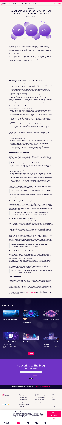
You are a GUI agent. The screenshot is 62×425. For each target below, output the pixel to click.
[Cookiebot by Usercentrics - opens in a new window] (6, 423)
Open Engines (21, 406)
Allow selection (54, 415)
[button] (15, 3)
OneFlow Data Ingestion (23, 399)
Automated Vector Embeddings (41, 401)
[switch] (27, 423)
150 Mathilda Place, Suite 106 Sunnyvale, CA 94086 (7, 399)
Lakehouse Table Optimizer (24, 404)
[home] (5, 4)
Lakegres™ (21, 401)
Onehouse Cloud (22, 395)
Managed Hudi (38, 402)
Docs (52, 395)
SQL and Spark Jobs (22, 402)
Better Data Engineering (39, 399)
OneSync (20, 408)
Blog (52, 397)
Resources (53, 399)
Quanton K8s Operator (23, 397)
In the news (54, 408)
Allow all (53, 412)
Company (53, 406)
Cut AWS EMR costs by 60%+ (40, 395)
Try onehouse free (57, 3)
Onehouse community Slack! (40, 1)
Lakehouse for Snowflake (40, 397)
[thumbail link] (11, 313)
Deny (54, 418)
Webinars (53, 401)
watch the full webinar (31, 292)
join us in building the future (42, 386)
